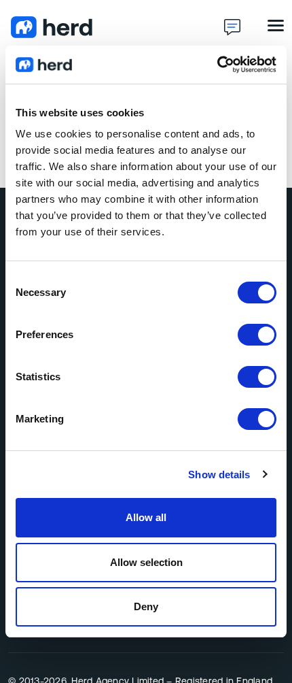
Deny (146, 606)
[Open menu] (276, 25)
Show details (219, 474)
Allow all (146, 517)
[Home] (116, 27)
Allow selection (146, 562)
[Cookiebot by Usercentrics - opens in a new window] (217, 64)
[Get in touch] (232, 27)
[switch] (257, 335)
